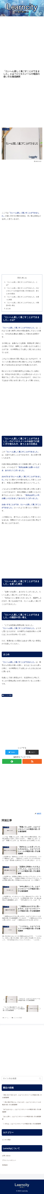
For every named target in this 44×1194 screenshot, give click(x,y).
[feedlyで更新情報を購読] (12, 761)
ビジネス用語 (8, 695)
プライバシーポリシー (9, 1160)
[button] (32, 752)
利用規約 (5, 1165)
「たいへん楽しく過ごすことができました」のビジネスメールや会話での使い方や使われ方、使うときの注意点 (22, 290)
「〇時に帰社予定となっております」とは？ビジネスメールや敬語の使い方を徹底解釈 (21, 1103)
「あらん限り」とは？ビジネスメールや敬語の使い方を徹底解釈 (21, 1118)
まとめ (8, 308)
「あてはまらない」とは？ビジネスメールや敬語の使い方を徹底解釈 (21, 1111)
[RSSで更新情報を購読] (32, 761)
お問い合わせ (6, 1155)
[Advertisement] (22, 43)
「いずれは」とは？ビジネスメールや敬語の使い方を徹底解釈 (21, 1124)
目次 (19, 278)
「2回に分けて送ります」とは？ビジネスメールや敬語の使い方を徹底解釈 (22, 1096)
